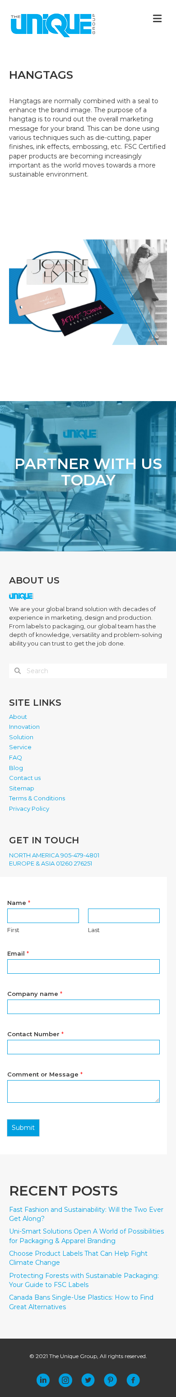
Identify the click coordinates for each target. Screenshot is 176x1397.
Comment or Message (45, 1074)
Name (18, 902)
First (13, 929)
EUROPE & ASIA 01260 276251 (50, 863)
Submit (23, 1128)
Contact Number (35, 1034)
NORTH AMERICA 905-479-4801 (54, 855)
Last (94, 929)
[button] (43, 1380)
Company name (34, 993)
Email (18, 953)
